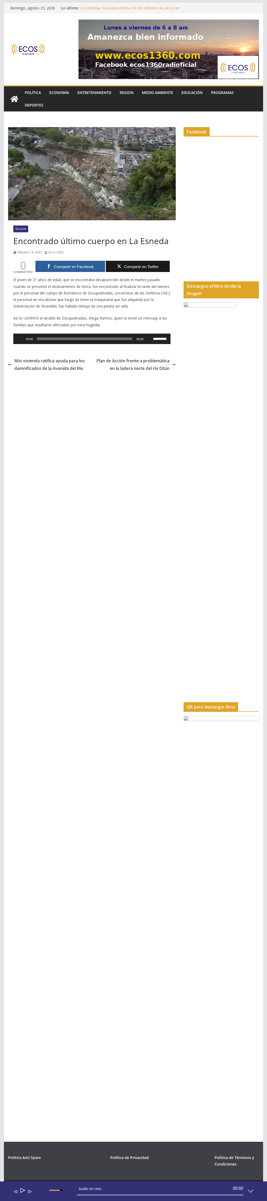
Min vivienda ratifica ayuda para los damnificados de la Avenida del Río (49, 364)
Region (127, 92)
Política (33, 92)
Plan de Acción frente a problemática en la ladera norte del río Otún (132, 364)
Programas (222, 92)
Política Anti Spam (24, 1157)
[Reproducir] (20, 338)
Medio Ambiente (157, 92)
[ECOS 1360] (14, 99)
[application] (92, 339)
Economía (59, 92)
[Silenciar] (149, 338)
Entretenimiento (94, 92)
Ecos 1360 (55, 252)
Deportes (34, 105)
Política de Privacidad (129, 1157)
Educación (192, 92)
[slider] (160, 338)
